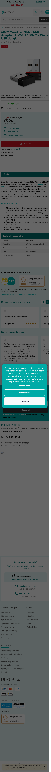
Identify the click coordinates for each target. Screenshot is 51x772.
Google (27, 379)
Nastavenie (24, 385)
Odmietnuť (24, 392)
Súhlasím (24, 401)
